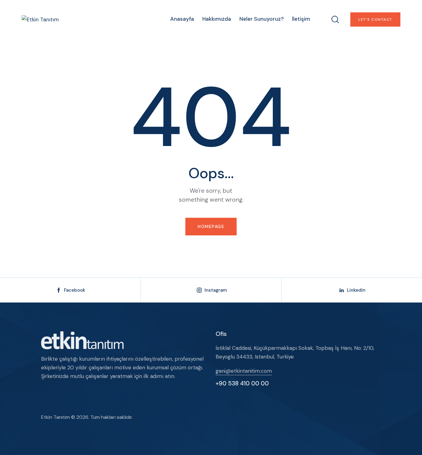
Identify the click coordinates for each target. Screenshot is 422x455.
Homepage (211, 226)
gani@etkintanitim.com (244, 370)
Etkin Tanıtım (55, 417)
